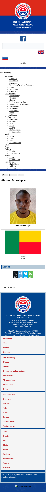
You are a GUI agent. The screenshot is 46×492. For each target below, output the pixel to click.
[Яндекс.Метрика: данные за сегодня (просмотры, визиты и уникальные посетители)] (23, 486)
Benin (23, 259)
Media (7, 134)
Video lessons (14, 153)
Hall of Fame (10, 162)
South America (15, 132)
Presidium (13, 83)
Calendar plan (14, 160)
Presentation (14, 111)
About (5, 343)
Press (7, 147)
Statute (12, 87)
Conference (13, 81)
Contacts (12, 91)
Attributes (13, 115)
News (7, 145)
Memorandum (14, 109)
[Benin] (23, 254)
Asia (11, 123)
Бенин (21, 175)
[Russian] (5, 60)
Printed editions (15, 143)
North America (15, 130)
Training (8, 149)
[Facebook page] (23, 41)
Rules (11, 113)
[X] (15, 274)
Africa (11, 126)
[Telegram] (20, 274)
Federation (9, 77)
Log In (23, 63)
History (12, 100)
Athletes (12, 166)
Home (5, 175)
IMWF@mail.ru (25, 327)
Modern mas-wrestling (17, 102)
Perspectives (14, 106)
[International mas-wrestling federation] (23, 19)
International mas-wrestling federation (23, 316)
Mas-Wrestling (10, 94)
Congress (12, 98)
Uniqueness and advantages (19, 104)
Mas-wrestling (5, 72)
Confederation (10, 117)
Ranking (12, 168)
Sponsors (6, 463)
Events (7, 155)
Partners (6, 468)
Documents (13, 89)
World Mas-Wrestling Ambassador (22, 85)
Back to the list (9, 287)
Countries (7, 399)
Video (11, 141)
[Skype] (25, 274)
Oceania (12, 121)
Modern (6, 367)
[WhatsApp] (30, 274)
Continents (13, 119)
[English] (41, 54)
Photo (11, 138)
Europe (12, 128)
